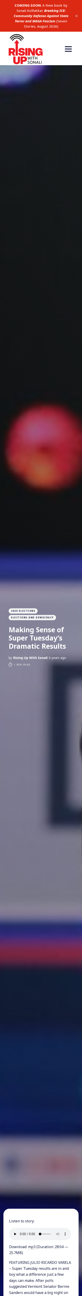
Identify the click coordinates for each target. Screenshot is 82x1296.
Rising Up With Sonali (30, 658)
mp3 (32, 1246)
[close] (76, 16)
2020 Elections (23, 610)
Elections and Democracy (32, 617)
